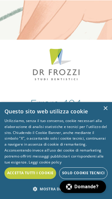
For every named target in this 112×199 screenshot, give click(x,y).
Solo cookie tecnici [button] (83, 172)
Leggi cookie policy (45, 162)
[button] (83, 187)
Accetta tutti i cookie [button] (30, 172)
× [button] (105, 108)
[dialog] (56, 150)
